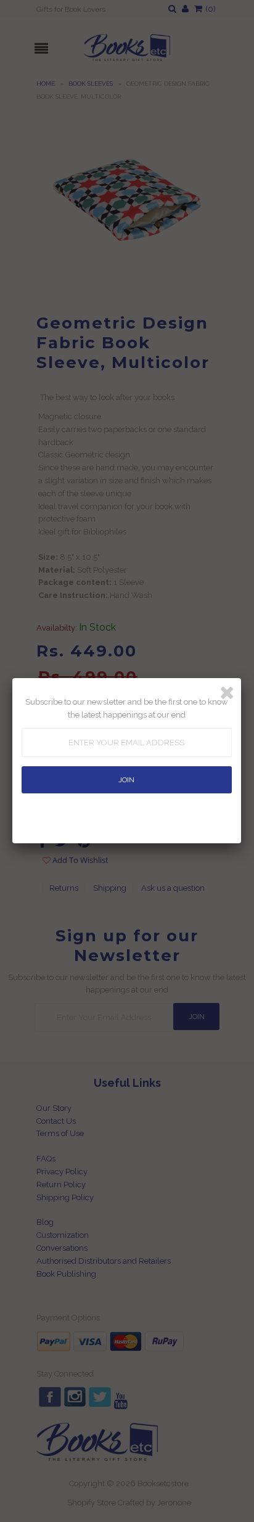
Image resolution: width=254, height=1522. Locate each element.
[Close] (227, 693)
